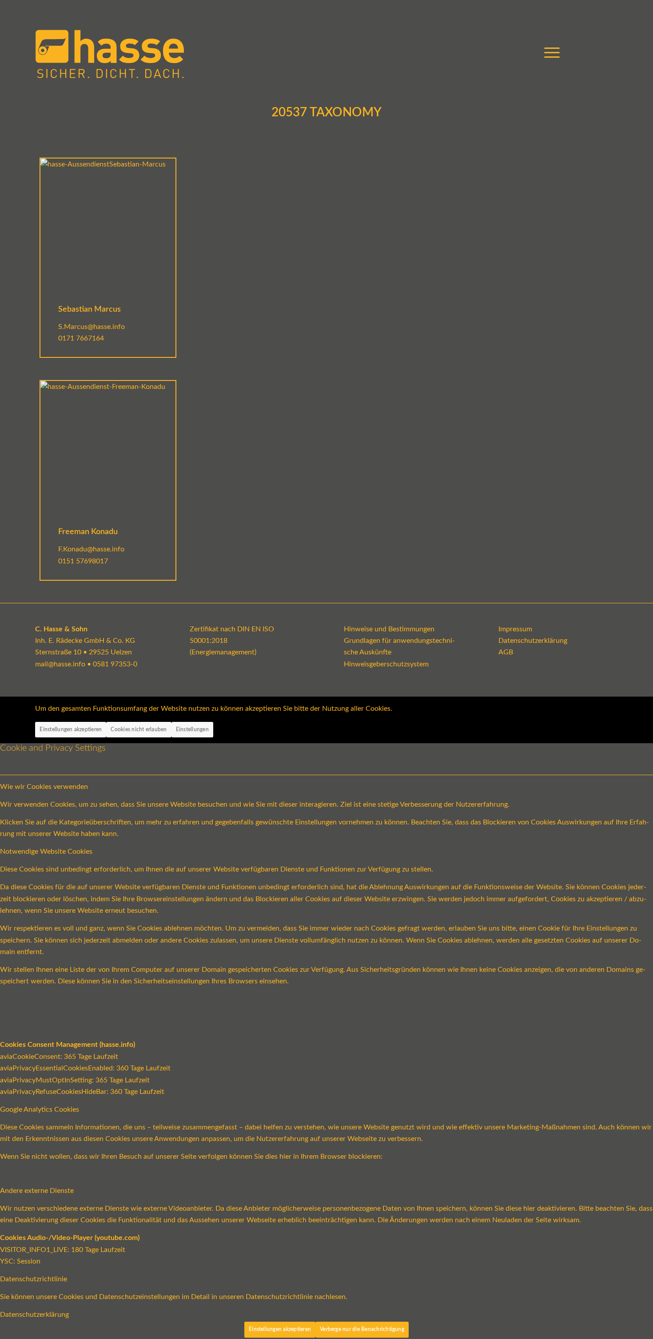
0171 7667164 (81, 338)
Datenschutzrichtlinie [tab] (33, 1279)
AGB (505, 652)
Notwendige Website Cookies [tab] (46, 851)
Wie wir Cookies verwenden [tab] (44, 786)
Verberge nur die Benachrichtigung (362, 1329)
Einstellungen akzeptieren (71, 729)
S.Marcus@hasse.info (91, 326)
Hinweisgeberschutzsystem (386, 664)
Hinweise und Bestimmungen (389, 629)
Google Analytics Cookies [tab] (39, 1109)
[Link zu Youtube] (584, 52)
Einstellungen (192, 729)
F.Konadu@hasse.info (91, 549)
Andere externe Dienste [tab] (37, 1190)
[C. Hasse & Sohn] (109, 53)
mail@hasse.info (60, 664)
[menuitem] (549, 53)
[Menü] (549, 53)
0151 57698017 (83, 561)
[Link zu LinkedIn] (611, 52)
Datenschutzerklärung (532, 640)
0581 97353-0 (115, 664)
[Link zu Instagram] (598, 52)
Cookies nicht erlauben (139, 729)
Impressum (515, 629)
